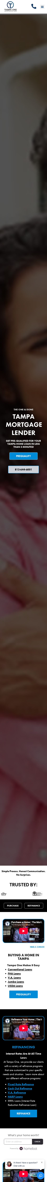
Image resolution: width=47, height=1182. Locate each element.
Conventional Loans (20, 969)
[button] (42, 7)
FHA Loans (14, 973)
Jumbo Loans (16, 981)
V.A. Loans (14, 977)
